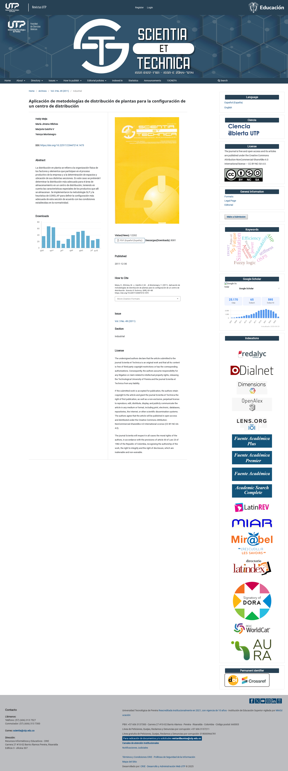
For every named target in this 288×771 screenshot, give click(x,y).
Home (7, 80)
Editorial (228, 205)
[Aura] (252, 650)
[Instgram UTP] (268, 700)
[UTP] (13, 7)
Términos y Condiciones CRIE (137, 757)
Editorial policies (95, 80)
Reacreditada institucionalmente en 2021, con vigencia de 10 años (193, 710)
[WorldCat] (252, 629)
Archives (42, 91)
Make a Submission (236, 217)
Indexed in (117, 80)
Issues (52, 80)
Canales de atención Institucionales (140, 743)
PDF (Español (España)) (131, 240)
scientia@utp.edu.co (23, 730)
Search (224, 80)
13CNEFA (172, 80)
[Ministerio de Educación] (266, 7)
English (228, 107)
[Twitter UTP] (257, 700)
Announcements (152, 80)
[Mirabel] (252, 543)
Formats (228, 196)
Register (139, 7)
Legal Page (230, 200)
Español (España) (233, 102)
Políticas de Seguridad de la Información (174, 757)
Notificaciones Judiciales (135, 747)
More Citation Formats (128, 298)
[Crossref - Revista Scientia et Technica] (247, 680)
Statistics (133, 80)
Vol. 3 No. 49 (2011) (60, 91)
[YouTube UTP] (262, 700)
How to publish (72, 80)
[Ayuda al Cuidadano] (279, 700)
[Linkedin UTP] (273, 700)
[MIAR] (252, 523)
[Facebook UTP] (251, 700)
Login (150, 7)
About (19, 80)
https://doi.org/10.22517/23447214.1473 (62, 145)
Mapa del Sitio (129, 761)
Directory (36, 80)
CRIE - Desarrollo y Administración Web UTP (162, 766)
